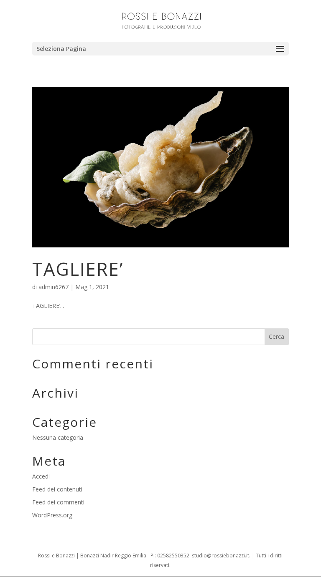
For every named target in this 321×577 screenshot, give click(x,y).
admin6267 (53, 287)
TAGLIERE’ (77, 269)
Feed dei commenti (58, 502)
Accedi (41, 476)
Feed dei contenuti (57, 489)
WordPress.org (52, 515)
